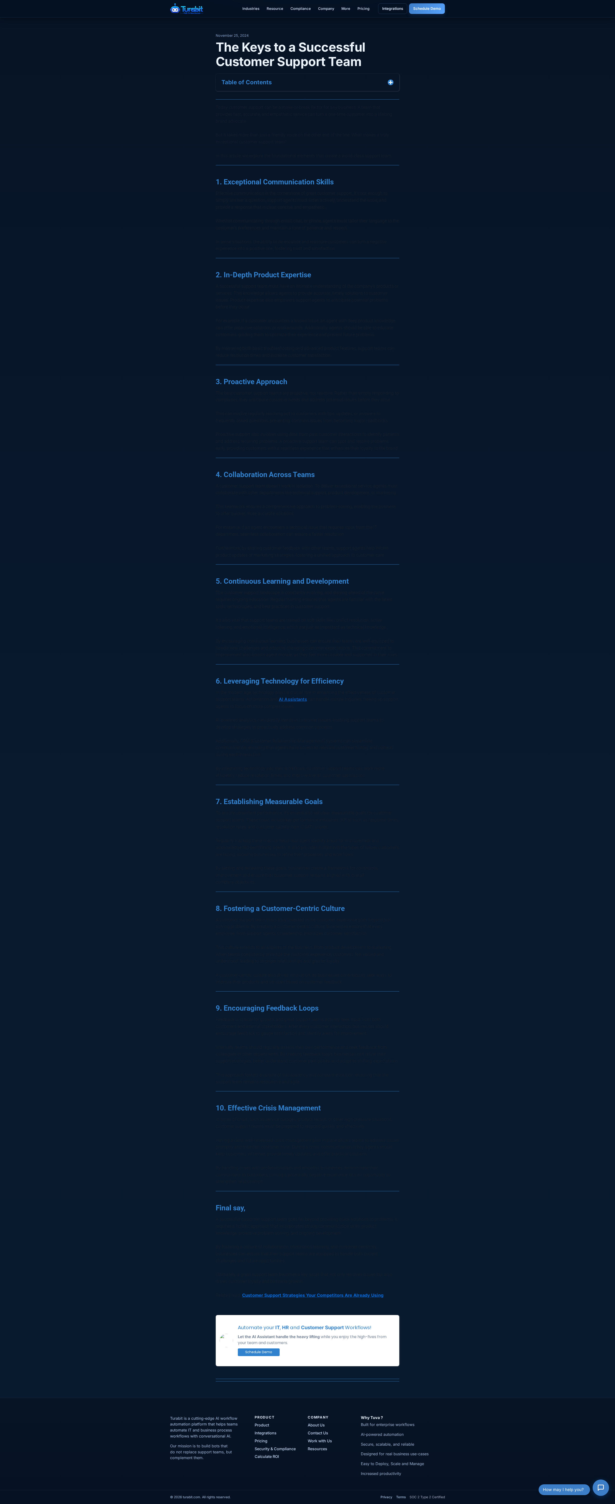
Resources (317, 1448)
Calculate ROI (267, 1456)
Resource (275, 8)
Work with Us (320, 1440)
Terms (401, 1497)
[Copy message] (504, 1374)
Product (262, 1425)
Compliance (300, 8)
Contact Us (318, 1433)
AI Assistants (293, 699)
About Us (316, 1425)
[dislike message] (497, 1374)
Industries (250, 8)
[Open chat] (601, 1490)
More (345, 8)
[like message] (490, 1374)
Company (326, 8)
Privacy (386, 1497)
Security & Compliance (275, 1448)
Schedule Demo (427, 8)
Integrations (392, 8)
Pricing (363, 8)
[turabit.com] (186, 8)
